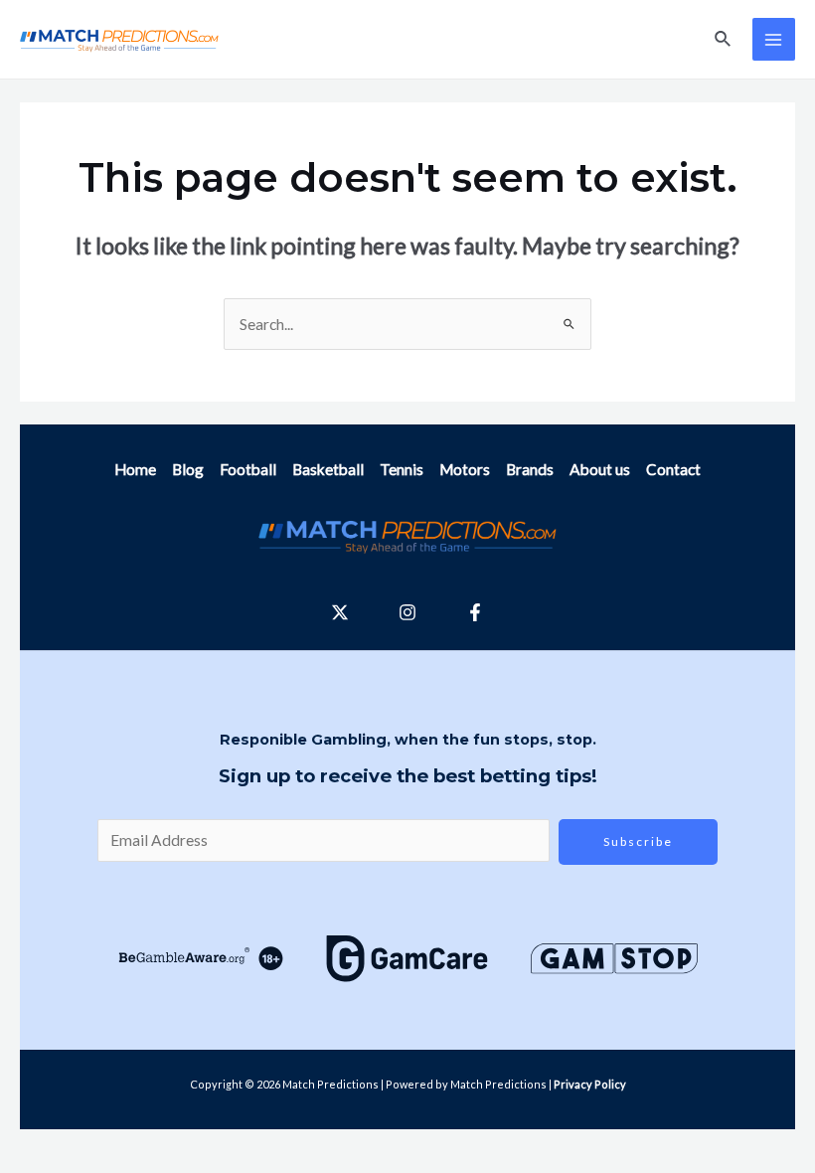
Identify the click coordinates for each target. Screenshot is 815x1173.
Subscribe (638, 841)
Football (248, 469)
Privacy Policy (590, 1084)
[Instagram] (407, 612)
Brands (530, 469)
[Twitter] (340, 612)
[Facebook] (475, 612)
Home (135, 469)
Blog (188, 469)
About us (600, 469)
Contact (673, 469)
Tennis (401, 469)
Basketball (328, 469)
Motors (464, 469)
